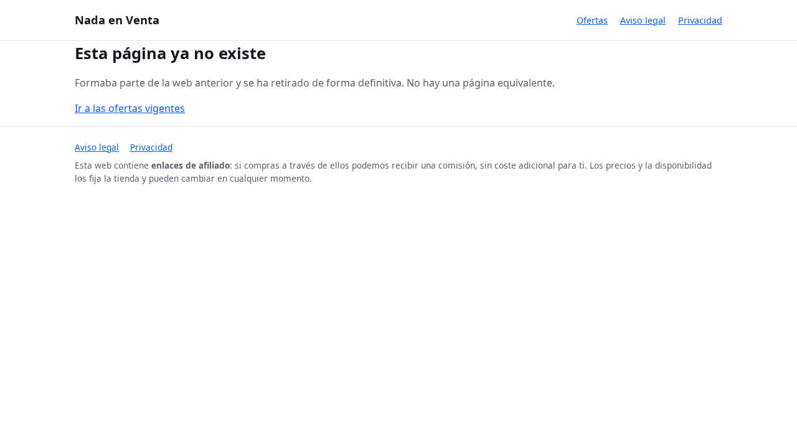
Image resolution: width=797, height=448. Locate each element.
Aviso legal (643, 20)
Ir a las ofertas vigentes (130, 108)
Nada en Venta (117, 19)
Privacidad (700, 20)
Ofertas (592, 20)
